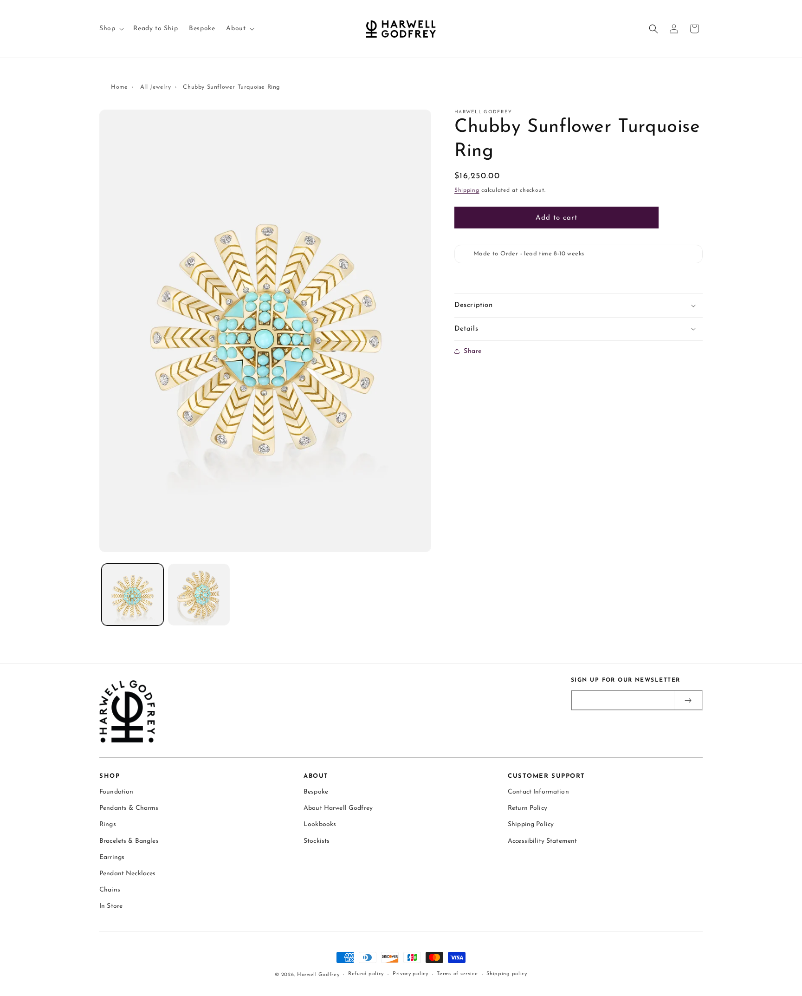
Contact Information (538, 791)
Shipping (466, 190)
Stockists (317, 841)
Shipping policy (506, 973)
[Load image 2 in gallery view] (199, 594)
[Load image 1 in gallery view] (132, 594)
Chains (109, 889)
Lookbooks (320, 824)
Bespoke (316, 791)
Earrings (111, 857)
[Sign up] (688, 700)
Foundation (116, 791)
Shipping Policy (531, 824)
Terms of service (457, 973)
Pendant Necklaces (127, 873)
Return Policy (527, 808)
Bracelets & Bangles (129, 841)
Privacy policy (410, 973)
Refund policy (366, 973)
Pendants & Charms (128, 808)
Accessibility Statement (542, 841)
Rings (107, 824)
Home (119, 87)
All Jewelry (155, 87)
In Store (111, 906)
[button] (111, 29)
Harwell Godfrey (318, 974)
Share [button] (473, 351)
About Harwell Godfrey (338, 808)
